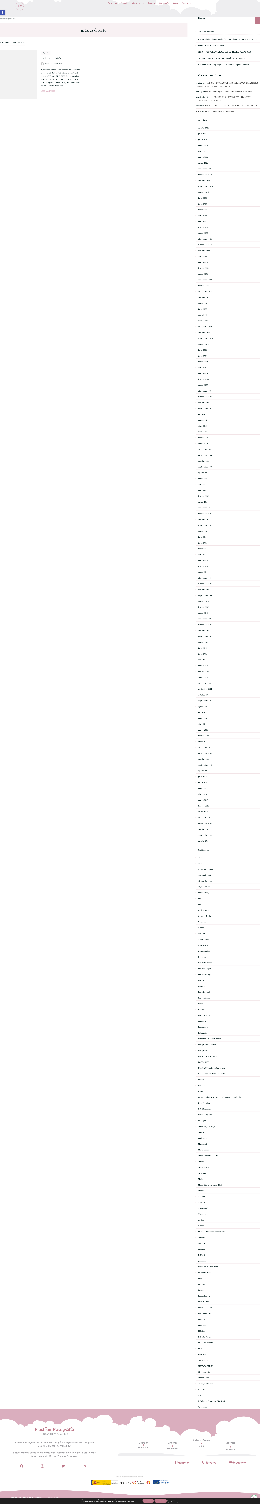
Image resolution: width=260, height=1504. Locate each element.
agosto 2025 (203, 192)
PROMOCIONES (205, 1307)
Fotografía (202, 1033)
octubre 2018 (203, 461)
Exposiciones (204, 998)
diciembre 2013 (204, 747)
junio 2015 (202, 654)
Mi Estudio (143, 1447)
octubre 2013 (204, 759)
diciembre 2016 (204, 578)
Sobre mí (112, 3)
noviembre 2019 (205, 397)
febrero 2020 (203, 379)
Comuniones (203, 939)
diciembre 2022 (205, 291)
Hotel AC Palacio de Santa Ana (211, 1068)
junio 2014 (202, 712)
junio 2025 (202, 204)
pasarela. (202, 1261)
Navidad (201, 1196)
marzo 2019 (203, 432)
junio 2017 (202, 543)
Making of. (202, 1144)
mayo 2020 (203, 361)
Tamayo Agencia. (205, 1383)
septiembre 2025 (205, 186)
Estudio (124, 3)
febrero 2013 (203, 806)
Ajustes (173, 1501)
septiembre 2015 (205, 636)
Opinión (201, 1243)
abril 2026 (202, 151)
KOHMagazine (204, 1109)
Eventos (201, 986)
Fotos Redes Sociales (207, 1056)
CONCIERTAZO (51, 58)
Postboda (202, 1278)
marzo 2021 (203, 321)
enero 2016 (203, 613)
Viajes (200, 1395)
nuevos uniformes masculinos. (211, 1231)
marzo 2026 (203, 157)
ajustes (131, 1502)
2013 (200, 863)
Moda (200, 1179)
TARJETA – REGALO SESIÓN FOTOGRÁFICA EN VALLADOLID (231, 105)
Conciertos (203, 945)
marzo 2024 (203, 262)
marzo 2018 (203, 490)
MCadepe (202, 1173)
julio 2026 (202, 134)
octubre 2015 (203, 630)
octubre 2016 (204, 589)
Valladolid (202, 1389)
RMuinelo (202, 1331)
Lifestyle (202, 1120)
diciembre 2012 (204, 817)
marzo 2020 (203, 373)
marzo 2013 (203, 800)
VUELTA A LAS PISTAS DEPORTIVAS (220, 111)
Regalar (151, 3)
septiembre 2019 (205, 408)
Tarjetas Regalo (201, 1440)
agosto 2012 (203, 841)
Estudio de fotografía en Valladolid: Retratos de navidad (230, 91)
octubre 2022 (204, 297)
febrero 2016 (203, 607)
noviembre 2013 (205, 753)
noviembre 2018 (205, 455)
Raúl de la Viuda (205, 1313)
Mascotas (202, 1161)
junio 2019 (202, 414)
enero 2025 (203, 233)
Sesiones (172, 1442)
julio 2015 (202, 648)
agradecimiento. (205, 875)
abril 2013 (202, 794)
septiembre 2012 (205, 835)
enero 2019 (203, 443)
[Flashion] (230, 1447)
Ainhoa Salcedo (205, 881)
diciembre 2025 (205, 169)
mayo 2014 (202, 718)
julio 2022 (202, 309)
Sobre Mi (143, 1442)
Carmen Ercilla (204, 916)
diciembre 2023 (205, 280)
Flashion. (202, 1021)
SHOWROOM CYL (206, 1366)
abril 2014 (202, 724)
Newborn (202, 1202)
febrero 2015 (203, 671)
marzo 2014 (203, 730)
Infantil (201, 1079)
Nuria (47, 64)
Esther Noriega (204, 974)
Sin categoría (204, 1372)
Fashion (201, 1009)
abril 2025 (202, 215)
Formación (164, 3)
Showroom (203, 1360)
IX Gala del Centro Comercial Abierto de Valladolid (220, 1097)
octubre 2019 (204, 402)
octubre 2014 (204, 695)
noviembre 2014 (205, 689)
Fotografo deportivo (207, 1044)
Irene (200, 1091)
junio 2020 (202, 356)
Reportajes (46, 53)
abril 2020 (202, 367)
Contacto (186, 3)
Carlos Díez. (203, 910)
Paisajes (201, 1249)
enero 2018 (203, 502)
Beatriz (199, 111)
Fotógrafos (203, 1050)
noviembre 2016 (205, 584)
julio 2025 (202, 198)
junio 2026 (202, 139)
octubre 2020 (204, 332)
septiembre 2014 (205, 700)
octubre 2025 (204, 180)
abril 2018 (202, 484)
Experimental (204, 992)
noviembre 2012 (205, 823)
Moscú (201, 1190)
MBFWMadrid (204, 1167)
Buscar (201, 18)
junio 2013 (202, 782)
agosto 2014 (203, 706)
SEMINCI (202, 1348)
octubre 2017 (203, 519)
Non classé (203, 1208)
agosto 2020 (203, 344)
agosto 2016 (203, 601)
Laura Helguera (205, 1115)
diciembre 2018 (204, 449)
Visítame (183, 1462)
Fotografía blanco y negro (209, 1039)
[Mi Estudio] (143, 1445)
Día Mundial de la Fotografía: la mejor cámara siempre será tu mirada (229, 39)
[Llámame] (203, 1462)
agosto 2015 (203, 642)
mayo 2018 (202, 478)
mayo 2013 (202, 788)
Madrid (201, 1132)
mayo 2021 (202, 315)
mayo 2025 (203, 209)
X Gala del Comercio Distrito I (211, 1401)
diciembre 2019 (204, 391)
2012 (200, 857)
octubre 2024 (204, 250)
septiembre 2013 (205, 765)
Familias (201, 1003)
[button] (2, 12)
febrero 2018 (203, 496)
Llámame (210, 1462)
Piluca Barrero (204, 1272)
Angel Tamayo (204, 887)
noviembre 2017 (205, 513)
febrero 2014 (203, 736)
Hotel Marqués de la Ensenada (211, 1074)
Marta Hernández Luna (208, 1155)
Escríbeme (239, 1462)
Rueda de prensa (205, 1342)
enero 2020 (203, 385)
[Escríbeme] (230, 1462)
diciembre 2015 (204, 619)
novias (201, 1220)
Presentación (204, 1296)
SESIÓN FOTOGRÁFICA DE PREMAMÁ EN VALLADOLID (222, 58)
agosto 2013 (203, 771)
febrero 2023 (203, 286)
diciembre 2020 (205, 326)
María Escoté (204, 1150)
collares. (202, 933)
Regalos (201, 1319)
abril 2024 (202, 256)
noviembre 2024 (205, 245)
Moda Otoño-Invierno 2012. (210, 1185)
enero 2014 (203, 741)
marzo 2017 (203, 560)
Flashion (230, 1449)
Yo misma (202, 1407)
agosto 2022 (203, 303)
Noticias (202, 1214)
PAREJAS (201, 1255)
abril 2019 (202, 426)
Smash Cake (203, 1378)
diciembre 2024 (205, 239)
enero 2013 (203, 812)
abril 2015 (202, 660)
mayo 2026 (203, 145)
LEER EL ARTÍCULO (49, 91)
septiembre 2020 (205, 338)
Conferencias (204, 951)
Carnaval (202, 922)
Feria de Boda (204, 1015)
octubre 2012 (203, 829)
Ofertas (201, 1237)
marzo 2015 (203, 665)
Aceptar (148, 1501)
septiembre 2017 (205, 525)
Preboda (201, 1284)
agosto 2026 (203, 128)
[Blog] (201, 1443)
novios (201, 1226)
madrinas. (202, 1138)
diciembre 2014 (204, 683)
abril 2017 (202, 554)
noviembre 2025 (205, 174)
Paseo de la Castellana (208, 1267)
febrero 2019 (203, 437)
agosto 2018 (203, 473)
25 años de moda (205, 869)
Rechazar (161, 1501)
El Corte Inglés (204, 968)
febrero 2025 (203, 227)
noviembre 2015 (205, 625)
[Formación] (172, 1446)
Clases (201, 928)
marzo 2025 (203, 221)
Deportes (202, 957)
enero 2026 (203, 163)
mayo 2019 (202, 420)
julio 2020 (202, 350)
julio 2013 (202, 776)
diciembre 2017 (204, 508)
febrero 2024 (203, 268)
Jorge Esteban (204, 1103)
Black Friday (203, 892)
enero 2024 (203, 274)
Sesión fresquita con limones (211, 45)
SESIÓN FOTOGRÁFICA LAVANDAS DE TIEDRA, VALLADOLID (224, 52)
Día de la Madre (205, 963)
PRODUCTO (203, 1302)
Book (200, 904)
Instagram (202, 1085)
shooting (202, 1354)
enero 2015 (203, 677)
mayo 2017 (202, 548)
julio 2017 (202, 537)
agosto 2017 (203, 531)
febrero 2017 (203, 566)
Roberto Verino (204, 1337)
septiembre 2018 (205, 467)
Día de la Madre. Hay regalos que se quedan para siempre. (223, 64)
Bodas (200, 898)
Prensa (201, 1290)
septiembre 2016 (205, 595)
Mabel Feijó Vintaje (206, 1126)
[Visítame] (175, 1462)
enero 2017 (202, 572)
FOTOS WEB (203, 1062)
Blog (175, 3)
